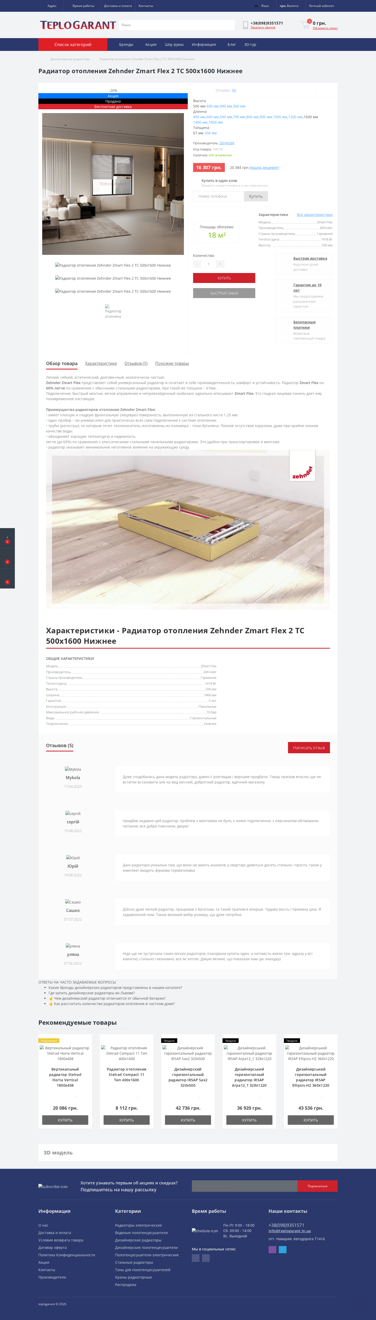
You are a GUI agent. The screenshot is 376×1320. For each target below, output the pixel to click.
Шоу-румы (174, 44)
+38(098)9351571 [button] (286, 1225)
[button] (50, 6)
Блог (232, 44)
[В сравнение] (330, 90)
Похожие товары (172, 363)
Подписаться (317, 1186)
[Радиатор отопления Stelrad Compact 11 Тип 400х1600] (126, 1053)
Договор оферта (52, 1247)
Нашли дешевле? (264, 167)
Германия (208, 677)
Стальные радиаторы (134, 1262)
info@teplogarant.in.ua (290, 1230)
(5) (234, 90)
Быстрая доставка (310, 258)
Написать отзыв (309, 747)
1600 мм (210, 695)
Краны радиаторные (133, 1277)
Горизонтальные (203, 718)
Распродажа (125, 1284)
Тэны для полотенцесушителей (142, 1269)
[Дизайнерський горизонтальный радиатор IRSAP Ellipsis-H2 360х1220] (310, 1053)
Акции (151, 44)
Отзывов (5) (136, 363)
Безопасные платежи (304, 325)
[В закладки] (316, 90)
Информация (204, 44)
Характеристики (101, 363)
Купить (256, 196)
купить (224, 278)
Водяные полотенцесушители (141, 1232)
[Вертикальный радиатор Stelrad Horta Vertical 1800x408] (65, 1053)
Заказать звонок (263, 27)
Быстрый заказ (224, 293)
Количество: (204, 255)
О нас (43, 1225)
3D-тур (250, 44)
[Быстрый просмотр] (86, 1055)
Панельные (207, 706)
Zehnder (226, 143)
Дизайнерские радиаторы (70, 59)
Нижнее (210, 723)
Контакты (146, 6)
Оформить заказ (325, 28)
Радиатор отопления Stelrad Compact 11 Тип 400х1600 (126, 1074)
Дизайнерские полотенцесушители (146, 1247)
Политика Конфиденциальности (66, 1254)
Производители (52, 1277)
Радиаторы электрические (138, 1225)
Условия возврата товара (60, 1240)
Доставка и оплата (118, 6)
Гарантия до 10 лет (307, 287)
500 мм (211, 689)
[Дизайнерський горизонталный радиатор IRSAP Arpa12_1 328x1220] (249, 1053)
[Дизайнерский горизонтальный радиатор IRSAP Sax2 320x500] (188, 1053)
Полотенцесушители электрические (147, 1254)
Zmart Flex (208, 666)
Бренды (126, 44)
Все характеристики (315, 214)
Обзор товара (62, 363)
